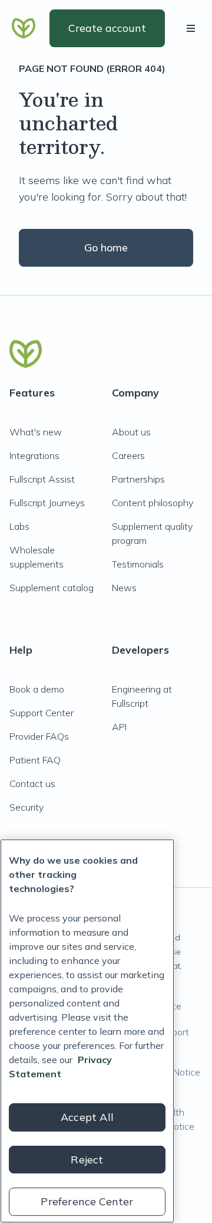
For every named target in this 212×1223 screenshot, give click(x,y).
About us (131, 432)
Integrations (34, 455)
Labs (19, 526)
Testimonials (138, 564)
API (119, 727)
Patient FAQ (35, 760)
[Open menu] (193, 28)
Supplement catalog (51, 588)
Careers (128, 455)
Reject (87, 1159)
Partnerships (138, 479)
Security (26, 807)
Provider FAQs (39, 736)
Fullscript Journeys (47, 503)
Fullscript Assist (42, 479)
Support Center (41, 713)
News (124, 588)
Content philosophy (152, 503)
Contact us (32, 783)
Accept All (87, 1117)
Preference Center (87, 1201)
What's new (35, 432)
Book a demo (36, 689)
